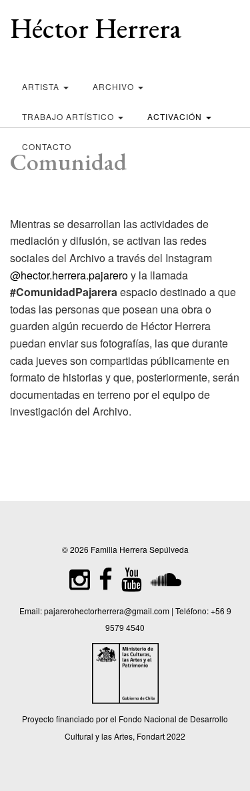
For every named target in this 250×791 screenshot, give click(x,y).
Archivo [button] (115, 86)
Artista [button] (42, 86)
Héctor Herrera (95, 28)
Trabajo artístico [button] (69, 116)
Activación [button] (176, 116)
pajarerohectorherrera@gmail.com (106, 610)
